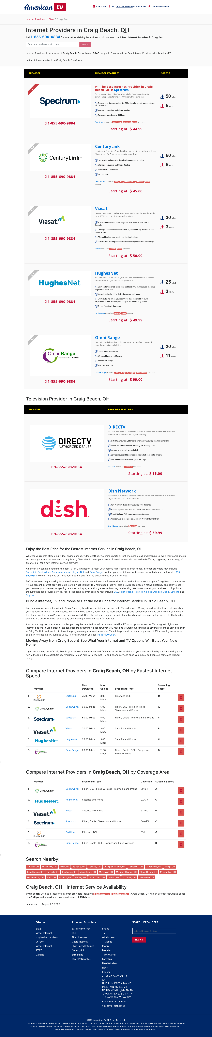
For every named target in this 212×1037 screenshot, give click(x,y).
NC (103, 990)
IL (109, 983)
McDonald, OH (106, 872)
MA (125, 983)
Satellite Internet (81, 928)
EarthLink (31, 572)
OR (111, 993)
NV (127, 990)
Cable (166, 591)
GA (103, 979)
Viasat (101, 208)
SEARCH (139, 939)
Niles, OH (51, 877)
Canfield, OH (95, 866)
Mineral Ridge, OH (148, 872)
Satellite (175, 591)
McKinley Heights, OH (126, 872)
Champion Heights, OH (114, 866)
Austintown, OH (49, 866)
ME (104, 986)
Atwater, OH (33, 866)
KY (118, 983)
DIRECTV (116, 427)
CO (118, 976)
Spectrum (121, 90)
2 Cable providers (101, 894)
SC (119, 993)
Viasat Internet (44, 933)
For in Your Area (129, 6)
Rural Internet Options (114, 1001)
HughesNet (106, 273)
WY (129, 997)
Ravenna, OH (65, 877)
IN (112, 983)
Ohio (51, 19)
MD (129, 983)
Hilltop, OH (170, 866)
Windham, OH (129, 877)
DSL (116, 591)
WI (120, 997)
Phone (129, 591)
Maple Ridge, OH (88, 872)
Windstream (108, 937)
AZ (110, 976)
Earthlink (107, 959)
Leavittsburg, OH (35, 872)
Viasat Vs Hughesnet (113, 1005)
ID (106, 983)
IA (103, 983)
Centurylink (78, 950)
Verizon (40, 941)
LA (121, 983)
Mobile (106, 946)
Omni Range (107, 337)
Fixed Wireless (109, 963)
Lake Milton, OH (146, 877)
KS (115, 983)
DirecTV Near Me (81, 959)
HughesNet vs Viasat (47, 937)
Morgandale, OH (168, 872)
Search (85, 44)
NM (123, 990)
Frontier (106, 950)
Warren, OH (113, 877)
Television (139, 591)
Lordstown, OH (69, 872)
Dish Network (122, 491)
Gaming (40, 954)
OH (104, 993)
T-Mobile (107, 941)
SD (122, 993)
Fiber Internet (79, 937)
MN (112, 986)
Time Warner (109, 954)
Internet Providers (35, 19)
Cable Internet (80, 941)
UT (104, 997)
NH (116, 990)
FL (126, 976)
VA (108, 997)
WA (116, 997)
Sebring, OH (80, 877)
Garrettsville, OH (153, 866)
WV (124, 997)
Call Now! (101, 6)
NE (112, 990)
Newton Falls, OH (35, 877)
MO (117, 986)
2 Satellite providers (119, 894)
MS (121, 986)
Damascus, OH (136, 866)
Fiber (122, 591)
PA (115, 993)
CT (121, 976)
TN (126, 993)
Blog (38, 928)
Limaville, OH (53, 872)
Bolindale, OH (79, 866)
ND (108, 990)
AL (103, 976)
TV (103, 933)
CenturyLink (107, 146)
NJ (120, 990)
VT (111, 997)
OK (107, 993)
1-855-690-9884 (160, 6)
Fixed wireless (154, 591)
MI (107, 986)
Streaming (77, 954)
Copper (30, 595)
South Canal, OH (97, 877)
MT (125, 986)
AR (107, 976)
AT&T (39, 950)
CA (114, 976)
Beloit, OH (64, 866)
